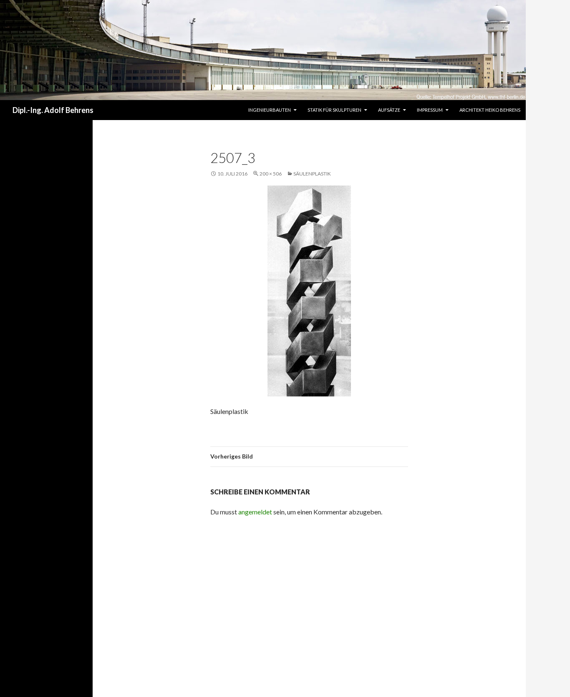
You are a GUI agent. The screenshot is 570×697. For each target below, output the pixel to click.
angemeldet (255, 512)
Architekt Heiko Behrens (489, 110)
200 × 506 (271, 173)
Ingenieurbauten (269, 110)
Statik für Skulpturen (334, 110)
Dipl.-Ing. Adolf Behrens (53, 110)
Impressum (430, 110)
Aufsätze (389, 110)
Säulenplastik (312, 173)
